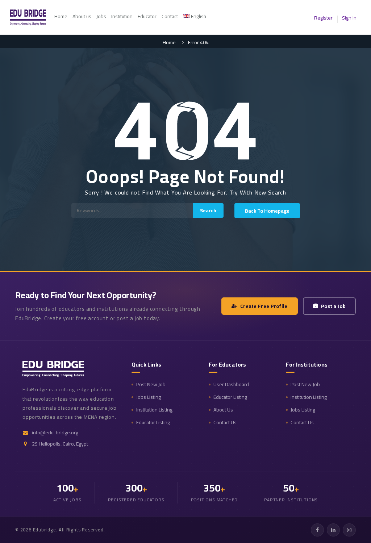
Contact (170, 16)
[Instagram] (349, 529)
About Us (223, 409)
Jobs (101, 16)
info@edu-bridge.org (55, 433)
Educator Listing (153, 422)
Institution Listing (154, 409)
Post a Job (333, 306)
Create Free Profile (264, 306)
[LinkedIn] (333, 529)
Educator (147, 16)
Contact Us (225, 422)
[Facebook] (317, 529)
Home (60, 16)
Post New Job (151, 384)
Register (323, 17)
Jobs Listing (148, 397)
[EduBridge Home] (53, 369)
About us (81, 16)
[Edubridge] (31, 17)
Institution (122, 16)
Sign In (349, 17)
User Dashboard (231, 384)
